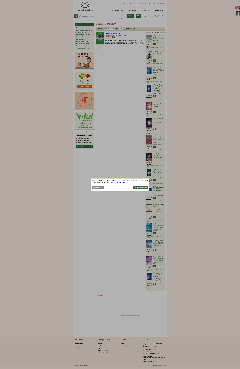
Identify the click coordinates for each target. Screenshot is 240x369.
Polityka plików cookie (118, 182)
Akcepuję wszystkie (140, 188)
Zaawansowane (98, 188)
